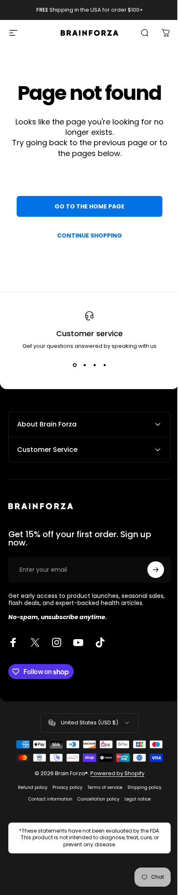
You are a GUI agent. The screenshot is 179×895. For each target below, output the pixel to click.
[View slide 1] (75, 365)
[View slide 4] (104, 365)
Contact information (47, 799)
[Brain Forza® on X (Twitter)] (35, 642)
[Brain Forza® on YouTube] (78, 642)
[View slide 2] (85, 365)
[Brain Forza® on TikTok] (100, 642)
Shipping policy (141, 787)
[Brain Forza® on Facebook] (13, 642)
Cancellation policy (96, 799)
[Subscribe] (149, 569)
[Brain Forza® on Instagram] (57, 642)
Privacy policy (64, 787)
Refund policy (29, 787)
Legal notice (135, 799)
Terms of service (101, 787)
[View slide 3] (94, 365)
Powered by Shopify (114, 773)
